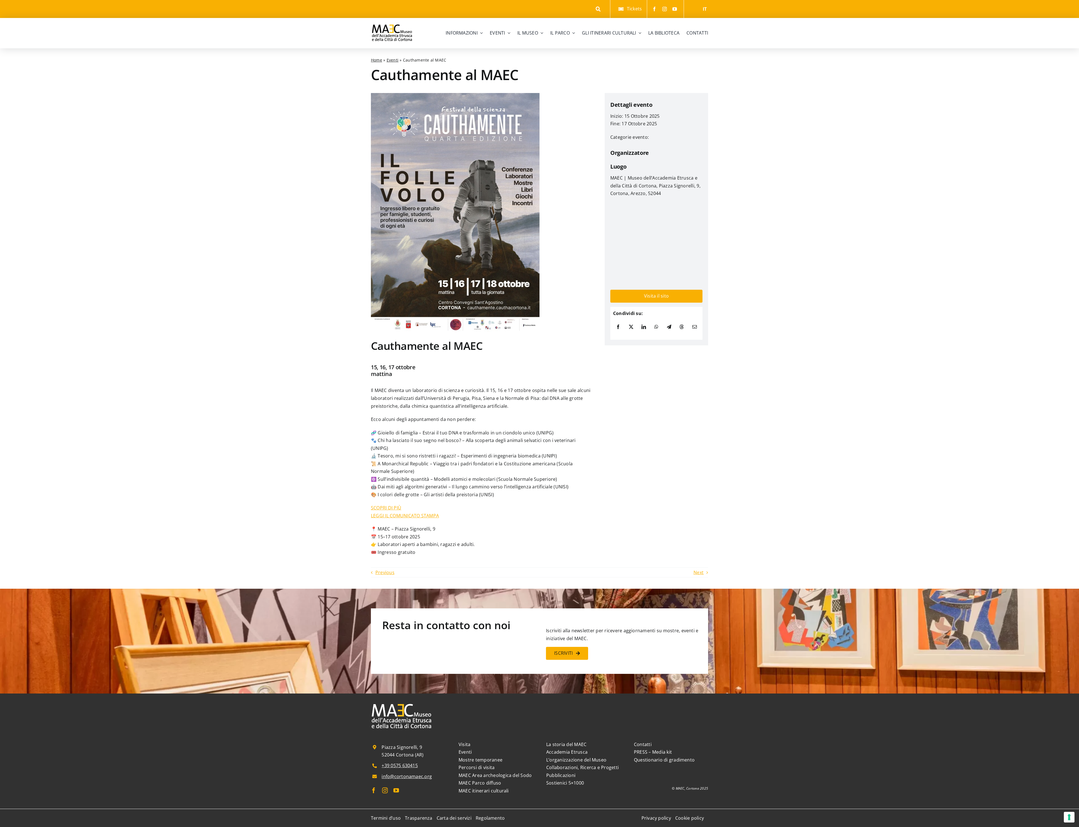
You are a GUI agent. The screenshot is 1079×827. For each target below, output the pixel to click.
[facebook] (654, 9)
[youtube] (674, 9)
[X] (631, 327)
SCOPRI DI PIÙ (386, 508)
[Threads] (682, 327)
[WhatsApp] (656, 327)
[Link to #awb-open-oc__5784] (598, 9)
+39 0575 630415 (400, 765)
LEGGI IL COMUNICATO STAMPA (405, 516)
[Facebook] (618, 327)
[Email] (695, 327)
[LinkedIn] (644, 327)
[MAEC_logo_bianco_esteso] (402, 704)
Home (376, 60)
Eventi (392, 60)
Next (698, 572)
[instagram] (664, 9)
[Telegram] (669, 327)
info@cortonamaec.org (407, 776)
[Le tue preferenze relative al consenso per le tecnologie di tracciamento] (1069, 817)
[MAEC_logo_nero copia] (392, 20)
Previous (385, 572)
